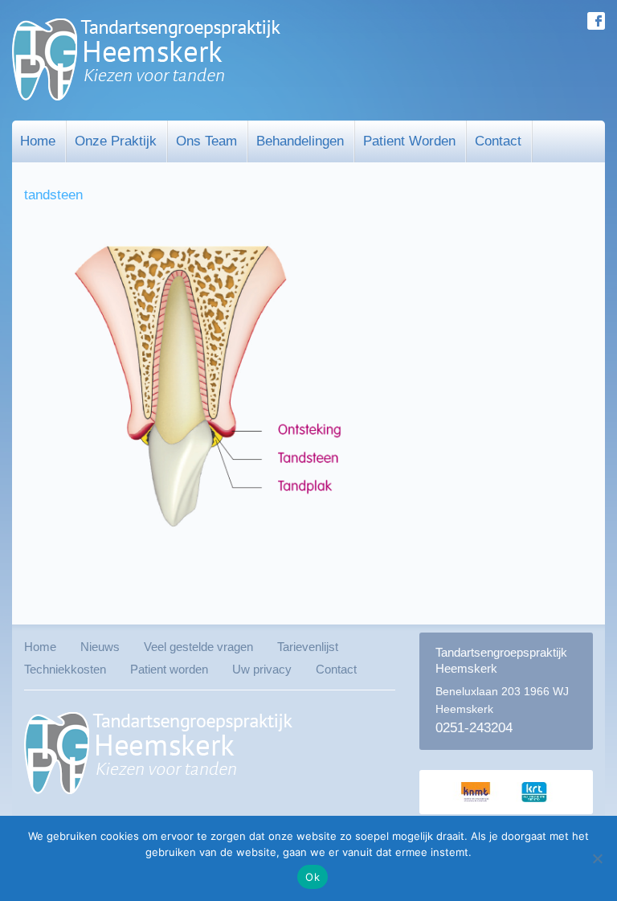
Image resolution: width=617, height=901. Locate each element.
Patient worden (409, 141)
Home (37, 141)
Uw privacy (262, 669)
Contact (498, 141)
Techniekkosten (65, 669)
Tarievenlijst (307, 646)
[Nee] (597, 858)
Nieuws (100, 646)
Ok (312, 876)
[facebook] (596, 20)
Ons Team (206, 141)
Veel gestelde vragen (198, 646)
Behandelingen (300, 141)
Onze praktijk (116, 141)
